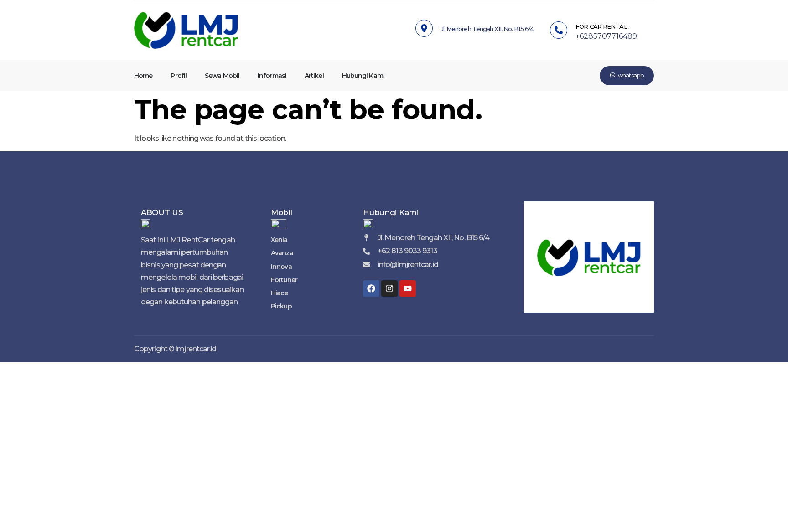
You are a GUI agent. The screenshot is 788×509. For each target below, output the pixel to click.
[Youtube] (407, 288)
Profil (179, 76)
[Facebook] (371, 288)
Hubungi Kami (363, 76)
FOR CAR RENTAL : (602, 26)
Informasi (272, 76)
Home (143, 76)
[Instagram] (389, 288)
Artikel (314, 76)
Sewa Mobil (222, 76)
